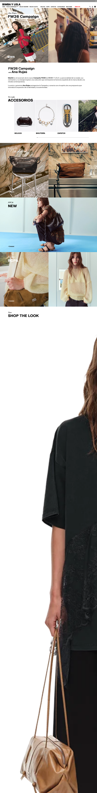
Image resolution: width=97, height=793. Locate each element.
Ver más (11, 57)
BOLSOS (18, 133)
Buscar (90, 6)
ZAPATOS (61, 133)
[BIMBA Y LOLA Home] (11, 5)
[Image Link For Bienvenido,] (48, 170)
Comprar (11, 191)
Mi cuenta (92, 6)
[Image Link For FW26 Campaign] (48, 35)
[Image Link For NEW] (48, 224)
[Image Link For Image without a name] (48, 68)
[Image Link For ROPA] (48, 279)
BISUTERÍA (40, 133)
